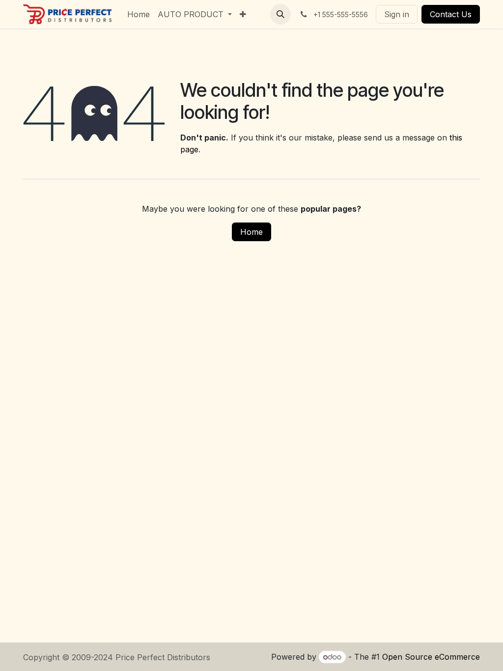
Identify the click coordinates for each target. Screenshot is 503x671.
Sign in (396, 14)
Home (251, 232)
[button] (280, 14)
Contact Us (451, 14)
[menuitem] (138, 14)
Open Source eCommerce (431, 657)
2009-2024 (93, 657)
